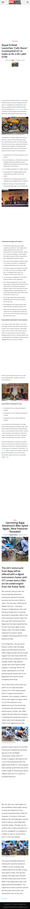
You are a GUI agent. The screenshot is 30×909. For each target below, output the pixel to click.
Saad (12, 60)
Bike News (15, 41)
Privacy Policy (7, 904)
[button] (27, 2)
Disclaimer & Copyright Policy (19, 904)
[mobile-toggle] (3, 2)
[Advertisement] (15, 20)
